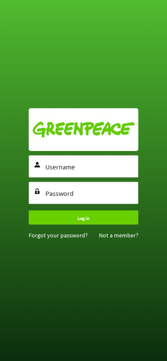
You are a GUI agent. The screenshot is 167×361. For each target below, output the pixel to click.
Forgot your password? (58, 235)
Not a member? (118, 235)
